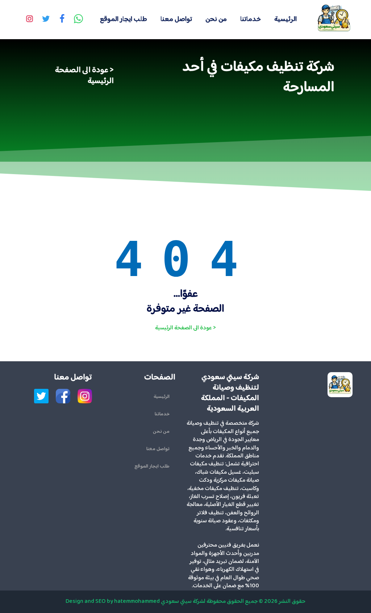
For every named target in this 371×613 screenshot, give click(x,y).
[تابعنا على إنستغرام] (29, 19)
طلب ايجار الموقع (123, 19)
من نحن (216, 19)
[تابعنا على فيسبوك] (62, 19)
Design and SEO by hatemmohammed (113, 601)
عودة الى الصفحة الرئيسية (84, 76)
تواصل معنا (176, 19)
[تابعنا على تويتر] (45, 19)
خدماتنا (250, 19)
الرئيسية (285, 19)
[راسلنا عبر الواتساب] (78, 19)
